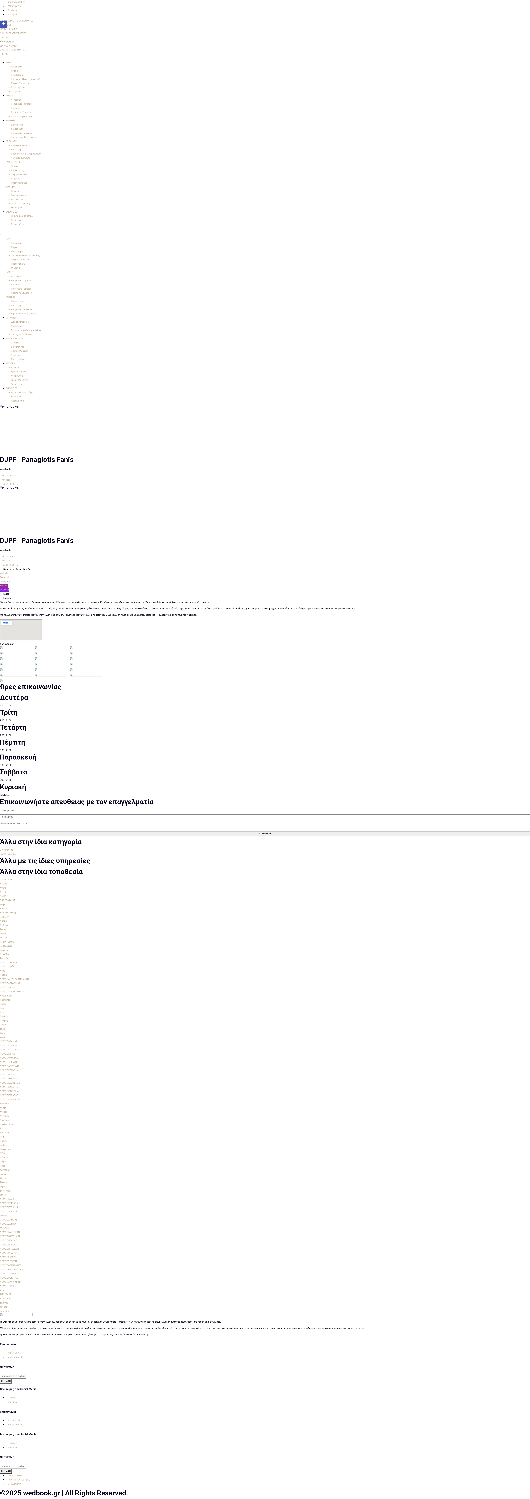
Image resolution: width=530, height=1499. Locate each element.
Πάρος (3, 1165)
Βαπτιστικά (17, 124)
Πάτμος (4, 1020)
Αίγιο (2, 970)
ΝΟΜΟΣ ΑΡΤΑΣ (7, 987)
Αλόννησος (5, 1298)
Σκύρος (3, 1307)
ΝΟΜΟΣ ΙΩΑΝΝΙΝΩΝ (10, 1083)
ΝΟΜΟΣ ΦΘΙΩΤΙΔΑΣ (9, 1066)
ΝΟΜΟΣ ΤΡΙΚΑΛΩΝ (9, 1273)
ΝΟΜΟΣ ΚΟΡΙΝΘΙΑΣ (10, 1203)
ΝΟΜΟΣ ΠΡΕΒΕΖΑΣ (9, 1249)
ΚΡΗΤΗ (3, 908)
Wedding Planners (20, 145)
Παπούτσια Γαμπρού (21, 112)
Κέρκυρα (4, 950)
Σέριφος (4, 1174)
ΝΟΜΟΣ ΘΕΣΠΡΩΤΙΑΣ (10, 1265)
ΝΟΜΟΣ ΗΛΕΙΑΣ (8, 1074)
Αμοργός (4, 1103)
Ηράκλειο (5, 917)
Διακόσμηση (17, 129)
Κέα (2, 1137)
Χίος (2, 1290)
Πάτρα (3, 975)
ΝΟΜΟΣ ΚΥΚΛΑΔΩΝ (10, 1099)
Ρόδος (3, 1024)
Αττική (3, 883)
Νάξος (3, 1161)
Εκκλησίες (16, 220)
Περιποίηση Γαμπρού (21, 116)
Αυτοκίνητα (17, 199)
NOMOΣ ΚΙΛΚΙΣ (7, 1199)
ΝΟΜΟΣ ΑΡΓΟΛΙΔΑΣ (10, 983)
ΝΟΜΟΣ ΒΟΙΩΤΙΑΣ (9, 1278)
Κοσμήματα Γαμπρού (21, 104)
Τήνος (3, 1195)
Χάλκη (3, 1037)
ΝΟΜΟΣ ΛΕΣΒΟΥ (8, 1224)
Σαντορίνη (5, 1170)
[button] (3, 24)
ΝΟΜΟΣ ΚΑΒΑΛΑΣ (9, 1095)
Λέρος (3, 1012)
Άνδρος (3, 1112)
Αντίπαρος (5, 1116)
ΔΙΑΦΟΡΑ (10, 187)
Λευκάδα (4, 954)
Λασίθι (3, 921)
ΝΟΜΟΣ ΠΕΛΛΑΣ (8, 1240)
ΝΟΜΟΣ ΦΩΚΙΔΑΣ (8, 1062)
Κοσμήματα (16, 66)
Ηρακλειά (5, 1132)
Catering (15, 166)
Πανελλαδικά (6, 879)
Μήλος (3, 1153)
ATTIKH (3, 892)
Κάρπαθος (5, 1000)
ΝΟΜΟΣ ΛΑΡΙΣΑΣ (8, 1219)
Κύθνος (3, 1145)
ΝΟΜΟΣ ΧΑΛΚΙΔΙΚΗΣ (10, 1282)
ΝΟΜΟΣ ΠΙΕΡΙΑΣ (8, 1244)
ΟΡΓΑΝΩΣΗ (11, 141)
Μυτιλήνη (5, 1228)
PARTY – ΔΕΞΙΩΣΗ (14, 162)
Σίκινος (3, 1182)
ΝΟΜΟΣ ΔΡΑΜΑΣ (8, 1041)
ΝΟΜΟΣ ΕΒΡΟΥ (7, 1053)
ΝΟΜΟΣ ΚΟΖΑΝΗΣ (9, 1207)
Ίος (1, 1128)
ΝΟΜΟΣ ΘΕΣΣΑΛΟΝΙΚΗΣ (12, 1269)
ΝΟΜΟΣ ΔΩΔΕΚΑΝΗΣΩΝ (12, 991)
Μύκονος (4, 1157)
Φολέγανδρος (7, 1124)
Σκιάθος (4, 1302)
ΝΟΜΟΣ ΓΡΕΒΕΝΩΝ (9, 1070)
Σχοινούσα (5, 1190)
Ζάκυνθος (5, 958)
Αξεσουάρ (16, 99)
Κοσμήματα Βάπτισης (22, 133)
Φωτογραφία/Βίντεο (21, 158)
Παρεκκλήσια (17, 224)
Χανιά (3, 933)
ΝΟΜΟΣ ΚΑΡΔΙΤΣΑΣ (10, 1087)
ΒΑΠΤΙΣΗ (10, 120)
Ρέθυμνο (4, 925)
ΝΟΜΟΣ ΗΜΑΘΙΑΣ (9, 1078)
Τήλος (3, 1033)
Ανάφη (3, 1107)
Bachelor (15, 191)
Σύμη (2, 1029)
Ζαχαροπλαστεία (19, 174)
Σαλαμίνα (4, 937)
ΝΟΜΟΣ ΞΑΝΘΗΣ (8, 1286)
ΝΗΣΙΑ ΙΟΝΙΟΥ (7, 941)
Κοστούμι (16, 108)
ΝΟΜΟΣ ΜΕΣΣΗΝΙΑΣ (10, 1236)
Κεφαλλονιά (6, 946)
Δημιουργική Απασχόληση (24, 137)
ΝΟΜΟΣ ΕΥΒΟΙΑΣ (8, 1045)
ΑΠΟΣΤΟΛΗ (265, 833)
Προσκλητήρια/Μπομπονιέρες (26, 153)
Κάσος (3, 1004)
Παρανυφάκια (18, 87)
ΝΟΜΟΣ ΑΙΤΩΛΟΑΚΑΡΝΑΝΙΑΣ (14, 979)
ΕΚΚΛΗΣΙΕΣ (11, 211)
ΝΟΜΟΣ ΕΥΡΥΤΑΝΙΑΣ (10, 1049)
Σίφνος (3, 1178)
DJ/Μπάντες (17, 170)
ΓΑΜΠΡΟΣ (11, 95)
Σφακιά (3, 929)
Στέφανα (15, 91)
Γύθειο (3, 1215)
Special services (19, 195)
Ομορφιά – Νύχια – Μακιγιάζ (25, 79)
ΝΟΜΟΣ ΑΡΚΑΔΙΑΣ (9, 962)
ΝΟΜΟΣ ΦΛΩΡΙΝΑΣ (9, 1058)
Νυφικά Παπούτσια (20, 83)
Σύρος (3, 1186)
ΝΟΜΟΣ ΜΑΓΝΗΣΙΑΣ (10, 1232)
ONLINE (4, 896)
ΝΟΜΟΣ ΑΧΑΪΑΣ (8, 966)
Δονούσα (4, 1120)
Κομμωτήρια (17, 75)
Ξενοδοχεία (16, 207)
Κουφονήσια (6, 1149)
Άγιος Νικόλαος (8, 912)
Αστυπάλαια (6, 995)
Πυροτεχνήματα (19, 183)
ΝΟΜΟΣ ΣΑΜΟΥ (8, 1257)
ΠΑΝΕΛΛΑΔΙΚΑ (7, 900)
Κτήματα (15, 178)
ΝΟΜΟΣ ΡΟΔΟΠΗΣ (9, 1253)
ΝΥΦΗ (8, 62)
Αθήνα (3, 888)
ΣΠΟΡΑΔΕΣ (5, 1294)
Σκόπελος (5, 1311)
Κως (2, 1008)
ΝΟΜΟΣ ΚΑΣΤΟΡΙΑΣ (10, 1091)
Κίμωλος (4, 1141)
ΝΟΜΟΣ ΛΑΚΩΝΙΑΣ (9, 1211)
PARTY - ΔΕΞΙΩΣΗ (8, 854)
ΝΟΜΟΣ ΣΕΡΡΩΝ (8, 1261)
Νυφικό (14, 71)
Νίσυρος (4, 1016)
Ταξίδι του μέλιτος (20, 203)
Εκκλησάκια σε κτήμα (22, 216)
